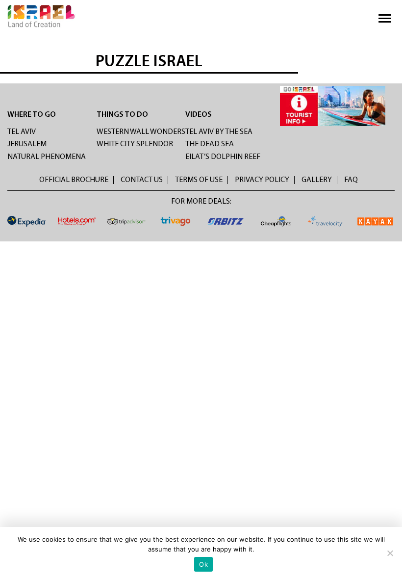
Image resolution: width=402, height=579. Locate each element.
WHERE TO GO (31, 115)
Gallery (317, 180)
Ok (203, 564)
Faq (351, 180)
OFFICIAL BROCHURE (73, 180)
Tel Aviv (21, 132)
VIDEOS (198, 115)
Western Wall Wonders (141, 132)
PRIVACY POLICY (262, 180)
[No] (390, 553)
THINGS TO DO (122, 115)
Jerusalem (27, 144)
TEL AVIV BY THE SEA (218, 132)
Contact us (142, 180)
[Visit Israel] (41, 16)
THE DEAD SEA (209, 144)
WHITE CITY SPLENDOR (135, 144)
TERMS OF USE (199, 180)
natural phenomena (46, 157)
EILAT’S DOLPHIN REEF (222, 157)
